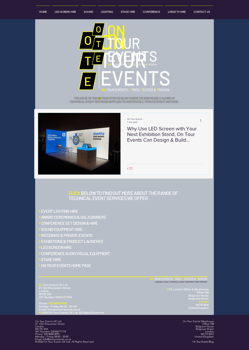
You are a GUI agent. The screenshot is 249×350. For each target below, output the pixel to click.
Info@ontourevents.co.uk (57, 339)
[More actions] (202, 120)
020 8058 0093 (51, 334)
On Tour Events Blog (203, 341)
